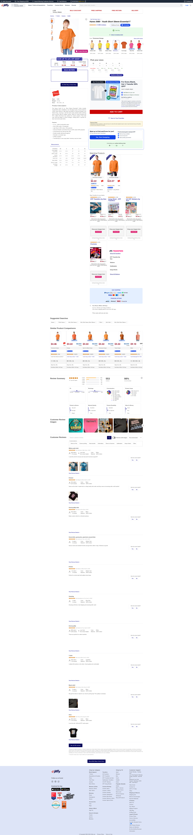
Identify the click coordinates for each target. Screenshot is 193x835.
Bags (90, 805)
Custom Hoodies (107, 792)
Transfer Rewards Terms (135, 822)
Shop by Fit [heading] (119, 770)
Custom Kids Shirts (107, 796)
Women (118, 774)
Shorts (90, 799)
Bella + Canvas (119, 788)
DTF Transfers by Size (108, 778)
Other (134, 443)
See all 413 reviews (76, 745)
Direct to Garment (110, 443)
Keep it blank (128, 443)
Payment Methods (133, 798)
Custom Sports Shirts (108, 800)
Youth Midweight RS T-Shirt (136, 356)
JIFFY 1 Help (133, 788)
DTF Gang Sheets (107, 783)
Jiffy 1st (94, 183)
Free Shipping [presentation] (96, 10)
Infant (117, 782)
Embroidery (100, 443)
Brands (74, 5)
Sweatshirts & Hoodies (94, 776)
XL (119, 63)
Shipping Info (132, 794)
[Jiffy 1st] (74, 336)
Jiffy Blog (131, 810)
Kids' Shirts (92, 790)
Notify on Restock (116, 75)
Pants (90, 795)
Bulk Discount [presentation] (75, 10)
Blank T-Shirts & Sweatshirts (36, 5)
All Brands (118, 795)
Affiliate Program (133, 808)
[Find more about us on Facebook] (52, 782)
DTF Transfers (106, 776)
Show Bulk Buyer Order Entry (96, 761)
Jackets (91, 782)
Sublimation (113, 266)
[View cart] (190, 5)
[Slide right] (143, 44)
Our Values (132, 806)
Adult (117, 772)
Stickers (67, 5)
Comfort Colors (119, 789)
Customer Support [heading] (135, 770)
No (137, 460)
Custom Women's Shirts (108, 798)
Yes (133, 460)
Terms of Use (109, 834)
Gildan (117, 786)
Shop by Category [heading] (94, 770)
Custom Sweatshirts (107, 794)
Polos (90, 778)
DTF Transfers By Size (115, 258)
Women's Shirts (93, 788)
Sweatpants (92, 797)
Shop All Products (120, 797)
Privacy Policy (132, 816)
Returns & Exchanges (134, 796)
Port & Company (120, 793)
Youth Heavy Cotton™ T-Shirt (73, 356)
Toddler (118, 780)
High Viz (91, 810)
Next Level (118, 791)
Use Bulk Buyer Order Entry (69, 84)
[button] (68, 37)
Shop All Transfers (115, 253)
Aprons (91, 817)
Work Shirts (92, 783)
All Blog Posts (132, 812)
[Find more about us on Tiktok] (58, 782)
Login (186, 5)
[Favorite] (86, 19)
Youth (117, 778)
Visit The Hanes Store (95, 19)
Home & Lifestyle (93, 813)
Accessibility (132, 820)
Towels (91, 815)
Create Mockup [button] (82, 51)
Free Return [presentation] (117, 10)
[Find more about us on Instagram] (55, 782)
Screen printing (83, 443)
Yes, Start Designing (102, 137)
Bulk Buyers (69, 70)
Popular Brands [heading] (120, 784)
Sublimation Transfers (108, 780)
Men (117, 776)
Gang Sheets (113, 269)
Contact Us (132, 786)
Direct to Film (74, 443)
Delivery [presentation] (135, 10)
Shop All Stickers (115, 274)
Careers (131, 804)
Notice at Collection (134, 827)
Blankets (91, 819)
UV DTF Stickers (107, 782)
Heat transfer (92, 443)
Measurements (55, 144)
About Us (131, 802)
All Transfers (106, 774)
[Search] (181, 5)
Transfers (50, 5)
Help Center (132, 785)
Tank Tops (91, 780)
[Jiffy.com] (5, 5)
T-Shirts (91, 774)
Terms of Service (133, 818)
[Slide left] (89, 44)
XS (93, 63)
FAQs (130, 790)
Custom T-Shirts (107, 790)
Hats (90, 803)
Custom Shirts (59, 5)
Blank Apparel (92, 772)
